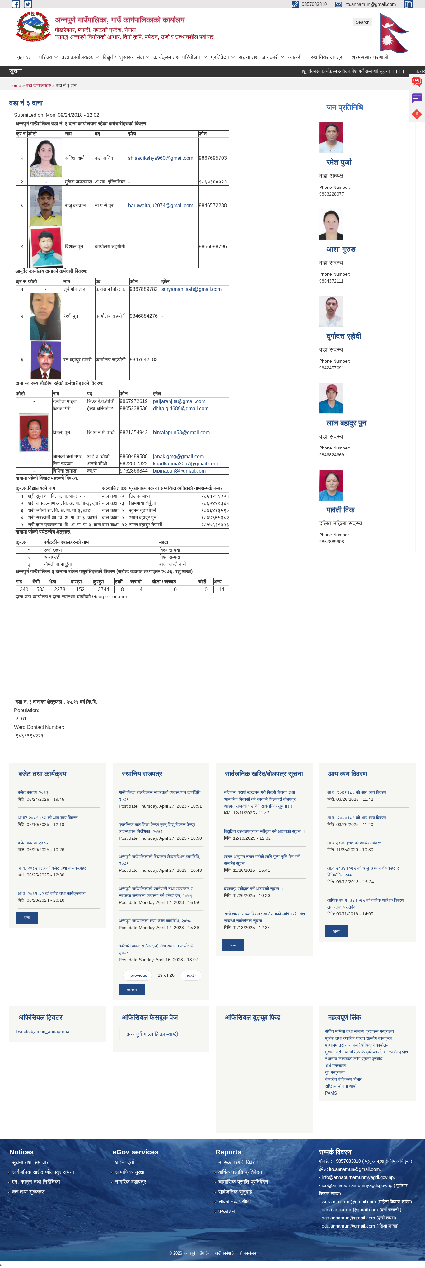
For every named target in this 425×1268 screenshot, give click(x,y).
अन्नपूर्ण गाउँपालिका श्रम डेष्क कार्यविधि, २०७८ (155, 920)
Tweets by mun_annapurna (42, 1031)
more (132, 989)
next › (191, 975)
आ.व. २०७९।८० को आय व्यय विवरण (356, 792)
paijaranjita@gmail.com (179, 401)
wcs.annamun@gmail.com (349, 1201)
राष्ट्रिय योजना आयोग (341, 1086)
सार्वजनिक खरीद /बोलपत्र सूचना (43, 1172)
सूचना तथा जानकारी (259, 57)
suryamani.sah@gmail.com (191, 289)
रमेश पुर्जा (339, 162)
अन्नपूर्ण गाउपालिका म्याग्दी (152, 1034)
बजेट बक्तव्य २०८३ (33, 792)
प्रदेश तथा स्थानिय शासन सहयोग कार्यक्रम (358, 1038)
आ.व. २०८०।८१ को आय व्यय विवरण (356, 817)
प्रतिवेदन (220, 57)
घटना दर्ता (124, 1163)
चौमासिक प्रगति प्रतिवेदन (243, 1182)
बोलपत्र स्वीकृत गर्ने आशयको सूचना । (253, 888)
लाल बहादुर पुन (347, 423)
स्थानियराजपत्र (326, 57)
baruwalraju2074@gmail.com (160, 205)
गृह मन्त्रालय (335, 1072)
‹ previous (137, 975)
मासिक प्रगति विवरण (238, 1163)
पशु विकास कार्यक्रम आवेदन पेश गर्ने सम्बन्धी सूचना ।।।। (335, 71)
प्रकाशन (226, 1211)
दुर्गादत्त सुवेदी (344, 336)
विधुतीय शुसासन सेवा (123, 57)
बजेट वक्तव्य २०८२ (33, 842)
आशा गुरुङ (341, 249)
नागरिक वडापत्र (130, 1182)
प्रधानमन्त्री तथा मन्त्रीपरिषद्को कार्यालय (357, 1044)
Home (15, 85)
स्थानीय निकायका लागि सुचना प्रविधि (353, 1058)
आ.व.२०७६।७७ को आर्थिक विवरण (354, 842)
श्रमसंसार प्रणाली (370, 57)
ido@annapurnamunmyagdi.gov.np (357, 1185)
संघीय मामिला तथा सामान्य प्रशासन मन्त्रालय (359, 1031)
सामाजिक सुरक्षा (129, 1172)
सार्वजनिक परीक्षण (234, 1201)
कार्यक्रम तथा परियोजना (177, 57)
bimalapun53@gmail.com (181, 432)
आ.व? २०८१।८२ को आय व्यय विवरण (48, 817)
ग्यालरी (294, 57)
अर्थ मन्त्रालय (335, 1065)
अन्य (26, 917)
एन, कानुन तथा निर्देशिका (36, 1182)
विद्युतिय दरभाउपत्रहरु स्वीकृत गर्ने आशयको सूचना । (264, 831)
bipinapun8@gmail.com (179, 470)
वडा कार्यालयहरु (77, 57)
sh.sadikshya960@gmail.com (160, 158)
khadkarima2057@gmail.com (185, 463)
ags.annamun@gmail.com (348, 1217)
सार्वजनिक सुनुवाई (235, 1192)
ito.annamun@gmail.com (354, 1169)
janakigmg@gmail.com (178, 456)
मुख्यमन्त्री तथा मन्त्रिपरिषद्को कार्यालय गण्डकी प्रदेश (367, 1051)
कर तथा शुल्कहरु (28, 1192)
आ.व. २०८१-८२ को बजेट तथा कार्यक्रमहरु (52, 893)
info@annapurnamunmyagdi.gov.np (358, 1177)
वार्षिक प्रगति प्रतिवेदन (240, 1172)
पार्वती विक (341, 510)
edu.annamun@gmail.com (348, 1225)
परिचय (45, 57)
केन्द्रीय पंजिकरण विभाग (343, 1079)
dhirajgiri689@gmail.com (180, 408)
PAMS (331, 1092)
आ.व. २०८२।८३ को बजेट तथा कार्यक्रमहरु (52, 868)
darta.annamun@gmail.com (350, 1209)
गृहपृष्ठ (23, 57)
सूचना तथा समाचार (30, 1163)
